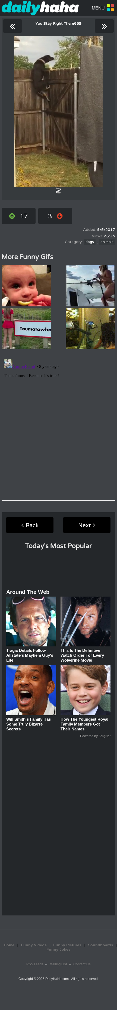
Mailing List (58, 964)
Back (32, 525)
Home (9, 945)
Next (84, 525)
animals (106, 242)
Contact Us (82, 964)
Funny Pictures (67, 945)
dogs (90, 242)
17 (24, 216)
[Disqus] (58, 425)
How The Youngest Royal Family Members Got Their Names (84, 724)
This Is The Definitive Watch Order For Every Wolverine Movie (82, 655)
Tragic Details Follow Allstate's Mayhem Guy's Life (29, 655)
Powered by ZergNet (95, 736)
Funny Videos (34, 945)
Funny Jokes (58, 949)
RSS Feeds (34, 964)
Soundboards (100, 945)
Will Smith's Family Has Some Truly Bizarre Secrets (28, 724)
